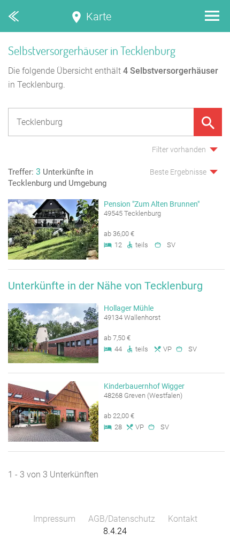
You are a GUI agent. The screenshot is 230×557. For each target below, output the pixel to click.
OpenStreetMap (204, 551)
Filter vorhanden (179, 149)
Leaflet (131, 551)
